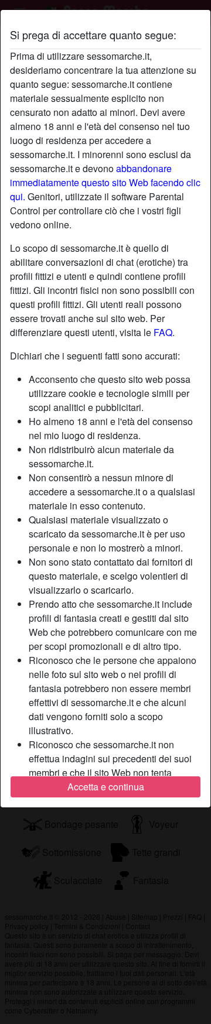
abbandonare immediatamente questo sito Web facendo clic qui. (105, 182)
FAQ (163, 332)
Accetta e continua (105, 786)
